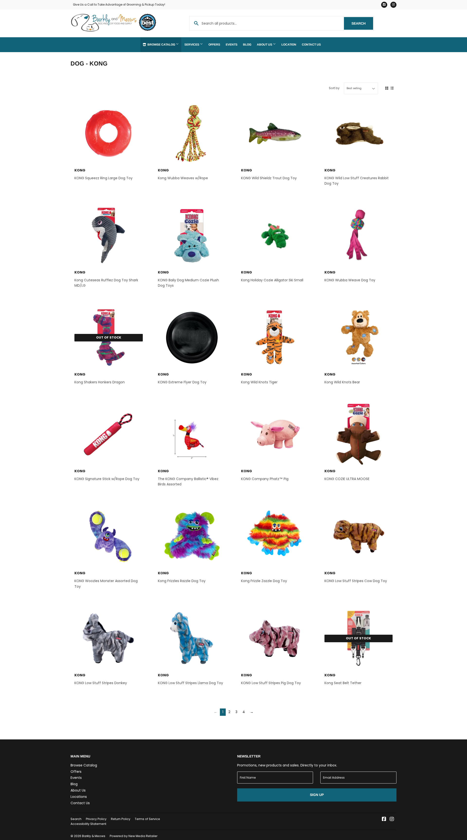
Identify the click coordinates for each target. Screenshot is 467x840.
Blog (247, 44)
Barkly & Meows (93, 836)
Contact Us (311, 44)
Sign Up (317, 795)
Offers (214, 44)
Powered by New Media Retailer (133, 836)
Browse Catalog (161, 44)
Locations (79, 796)
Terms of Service (147, 819)
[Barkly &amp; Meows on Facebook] (384, 819)
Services (192, 44)
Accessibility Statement (88, 824)
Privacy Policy (96, 819)
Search (362, 23)
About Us (265, 44)
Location (288, 44)
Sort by (334, 88)
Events (231, 44)
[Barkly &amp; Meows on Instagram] (392, 819)
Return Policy (120, 819)
